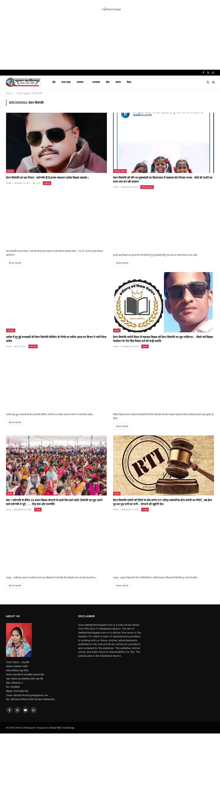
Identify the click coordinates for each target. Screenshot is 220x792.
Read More (15, 263)
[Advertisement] (110, 40)
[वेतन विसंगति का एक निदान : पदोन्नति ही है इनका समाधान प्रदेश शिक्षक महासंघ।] (56, 143)
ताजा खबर (66, 82)
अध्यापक (96, 82)
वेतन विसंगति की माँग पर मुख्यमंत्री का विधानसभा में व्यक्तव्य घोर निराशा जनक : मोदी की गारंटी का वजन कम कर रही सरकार (162, 179)
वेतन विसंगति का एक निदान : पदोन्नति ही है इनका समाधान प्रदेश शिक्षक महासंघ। (47, 177)
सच (10, 183)
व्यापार (118, 82)
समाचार (80, 82)
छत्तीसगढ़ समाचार (119, 171)
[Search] (213, 82)
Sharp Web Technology (62, 727)
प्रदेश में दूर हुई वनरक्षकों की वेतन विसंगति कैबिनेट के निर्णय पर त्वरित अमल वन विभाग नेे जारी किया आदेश (56, 339)
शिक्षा (129, 82)
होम (54, 82)
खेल (108, 82)
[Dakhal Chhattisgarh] (24, 82)
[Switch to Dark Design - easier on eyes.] (208, 82)
